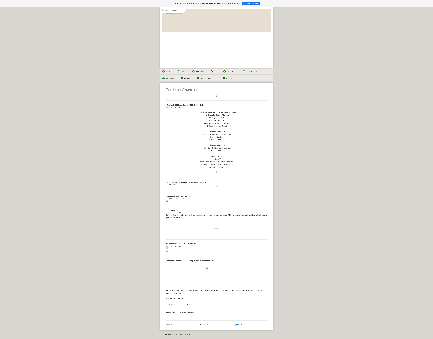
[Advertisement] (216, 48)
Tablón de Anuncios (208, 78)
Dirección (200, 71)
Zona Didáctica (252, 71)
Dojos (183, 71)
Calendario (231, 71)
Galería (229, 78)
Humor (187, 78)
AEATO (168, 71)
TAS (215, 71)
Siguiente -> (237, 324)
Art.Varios (170, 78)
